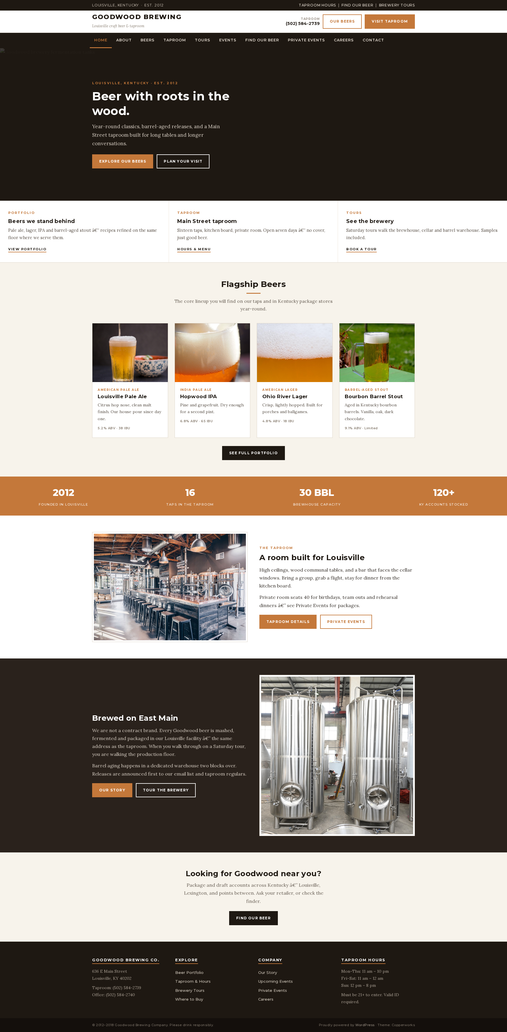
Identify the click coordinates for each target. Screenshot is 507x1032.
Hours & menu (194, 249)
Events (227, 40)
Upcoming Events (275, 981)
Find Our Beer (357, 5)
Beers (148, 40)
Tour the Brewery (166, 790)
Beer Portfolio (189, 972)
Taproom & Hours (193, 981)
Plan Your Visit (183, 161)
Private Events (306, 40)
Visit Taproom (390, 21)
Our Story (112, 790)
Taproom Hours (317, 5)
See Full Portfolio (253, 453)
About (124, 40)
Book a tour (361, 249)
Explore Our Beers (122, 161)
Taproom (174, 40)
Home (100, 40)
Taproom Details (288, 621)
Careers (344, 40)
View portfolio (27, 249)
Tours (202, 40)
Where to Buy (189, 999)
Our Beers (342, 21)
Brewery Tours (397, 5)
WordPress (365, 1025)
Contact (373, 40)
